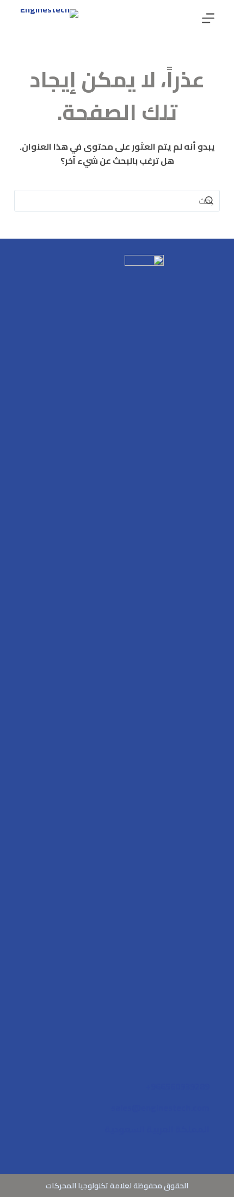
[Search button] (209, 201)
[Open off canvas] (208, 18)
